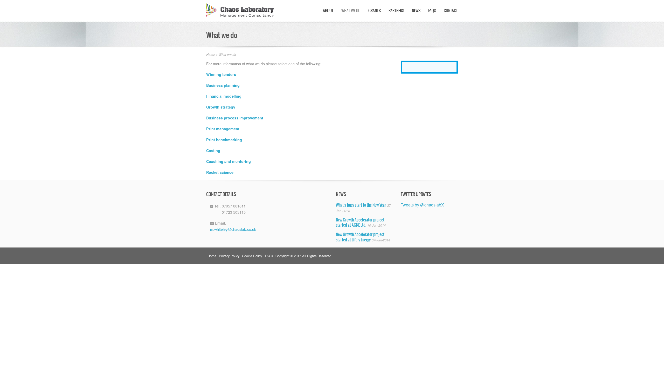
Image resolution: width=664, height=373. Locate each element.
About (328, 11)
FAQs (432, 11)
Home (210, 55)
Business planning (223, 85)
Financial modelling (223, 96)
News (416, 11)
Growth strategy (220, 107)
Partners (396, 11)
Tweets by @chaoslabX (422, 205)
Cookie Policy (252, 255)
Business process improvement (234, 117)
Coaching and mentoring (228, 161)
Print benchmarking (224, 139)
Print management (222, 128)
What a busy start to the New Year (361, 205)
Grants (374, 11)
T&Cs (269, 255)
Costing (213, 150)
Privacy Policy (229, 255)
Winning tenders (221, 74)
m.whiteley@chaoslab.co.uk (233, 229)
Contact (451, 11)
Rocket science (219, 172)
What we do (351, 11)
